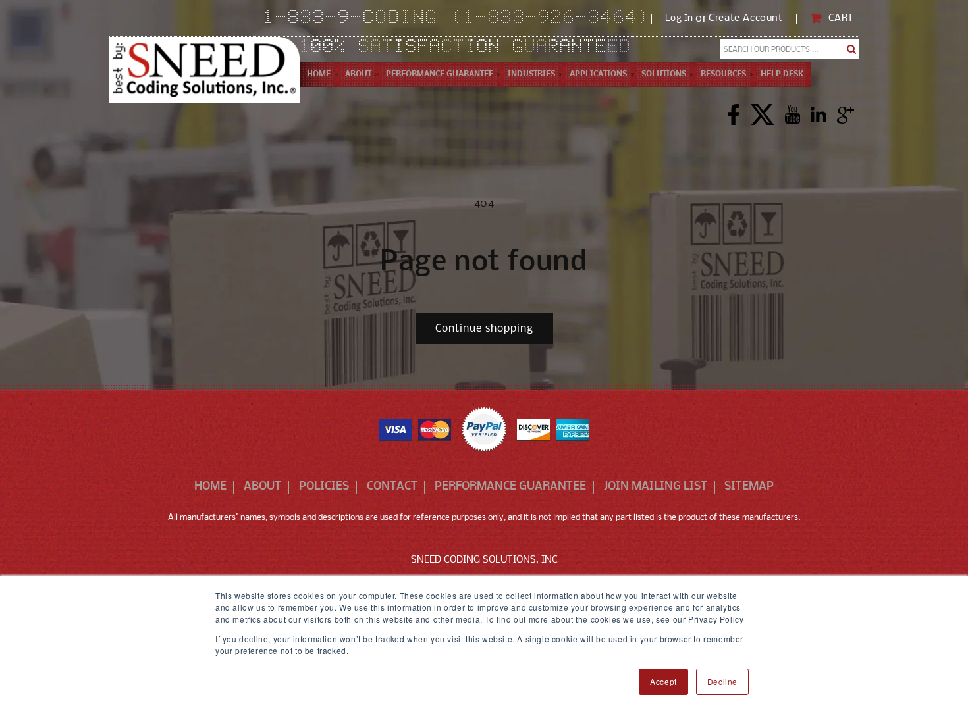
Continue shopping (484, 328)
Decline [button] (722, 681)
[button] (358, 74)
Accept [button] (663, 681)
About (262, 487)
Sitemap (749, 487)
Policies (324, 487)
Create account (745, 19)
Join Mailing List (655, 487)
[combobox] (789, 49)
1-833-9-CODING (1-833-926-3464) (457, 18)
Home (210, 487)
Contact (392, 487)
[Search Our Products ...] (852, 49)
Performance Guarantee (510, 487)
